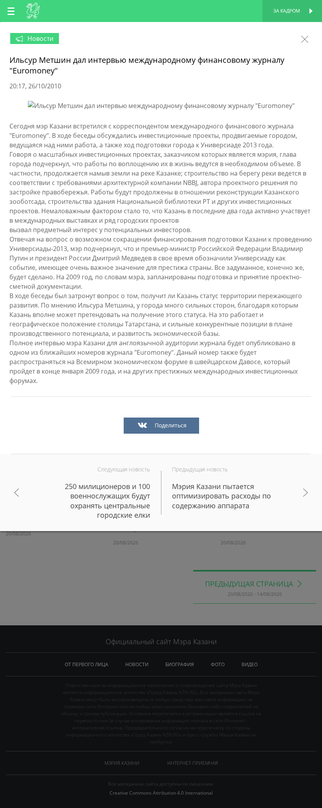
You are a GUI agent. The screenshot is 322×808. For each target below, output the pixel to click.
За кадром (286, 10)
